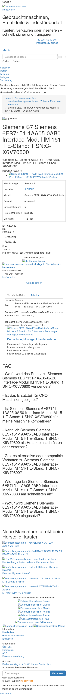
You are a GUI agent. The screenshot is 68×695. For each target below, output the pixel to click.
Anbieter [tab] (35, 295)
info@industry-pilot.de (47, 42)
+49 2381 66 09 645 (46, 39)
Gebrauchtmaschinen (13, 635)
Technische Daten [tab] (16, 295)
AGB (4, 653)
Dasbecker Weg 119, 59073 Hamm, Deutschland (26, 664)
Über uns (7, 646)
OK (44, 92)
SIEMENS (29, 189)
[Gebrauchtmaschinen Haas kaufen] (18, 625)
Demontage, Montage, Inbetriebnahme (31, 339)
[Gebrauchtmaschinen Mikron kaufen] (49, 625)
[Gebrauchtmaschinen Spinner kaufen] (34, 614)
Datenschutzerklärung (13, 656)
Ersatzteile (7, 638)
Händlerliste (8, 632)
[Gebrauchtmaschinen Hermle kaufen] (34, 611)
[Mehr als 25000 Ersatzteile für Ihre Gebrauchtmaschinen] (34, 260)
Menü (6, 50)
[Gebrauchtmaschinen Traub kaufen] (34, 618)
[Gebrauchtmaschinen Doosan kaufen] (34, 600)
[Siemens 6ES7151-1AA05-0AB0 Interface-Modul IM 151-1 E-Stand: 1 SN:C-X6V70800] (37, 175)
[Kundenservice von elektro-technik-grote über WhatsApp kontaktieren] (34, 265)
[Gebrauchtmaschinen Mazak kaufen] (34, 607)
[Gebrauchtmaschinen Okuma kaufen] (34, 604)
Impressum (8, 649)
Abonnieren (58, 673)
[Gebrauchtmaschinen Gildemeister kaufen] (34, 621)
